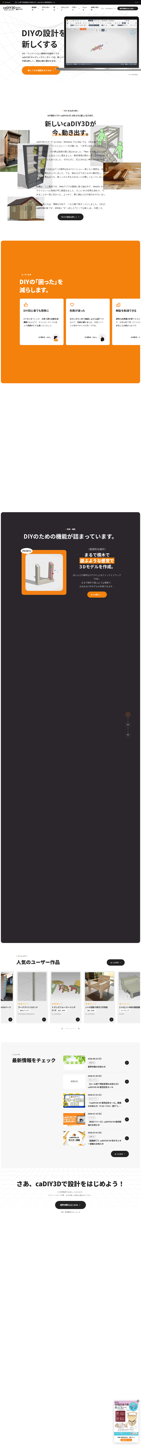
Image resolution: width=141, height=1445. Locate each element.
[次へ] (79, 1028)
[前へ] (62, 1028)
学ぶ (54, 8)
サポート (74, 8)
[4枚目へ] (71, 1028)
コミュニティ (65, 8)
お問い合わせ (95, 8)
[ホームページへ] (12, 8)
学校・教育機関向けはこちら (69, 1212)
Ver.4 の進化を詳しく (69, 217)
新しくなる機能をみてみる (40, 70)
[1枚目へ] (66, 1028)
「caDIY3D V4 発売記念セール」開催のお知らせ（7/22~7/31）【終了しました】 (39, 2)
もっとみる (114, 962)
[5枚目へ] (73, 1028)
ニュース (85, 8)
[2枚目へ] (67, 1028)
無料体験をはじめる (127, 8)
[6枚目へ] (74, 1028)
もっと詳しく (96, 594)
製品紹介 (34, 8)
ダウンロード (46, 8)
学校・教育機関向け (107, 8)
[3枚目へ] (69, 1028)
